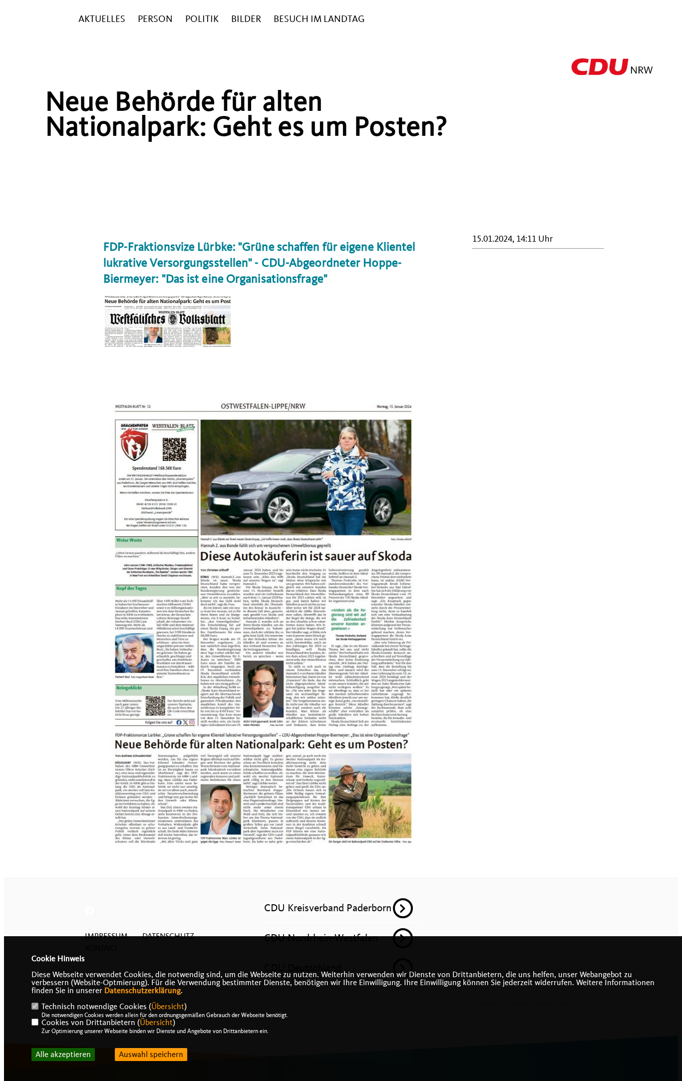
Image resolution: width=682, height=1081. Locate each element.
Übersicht (167, 1006)
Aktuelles (101, 19)
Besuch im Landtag (319, 19)
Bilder (246, 19)
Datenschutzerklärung (142, 990)
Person (155, 19)
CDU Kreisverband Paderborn (327, 908)
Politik (202, 19)
